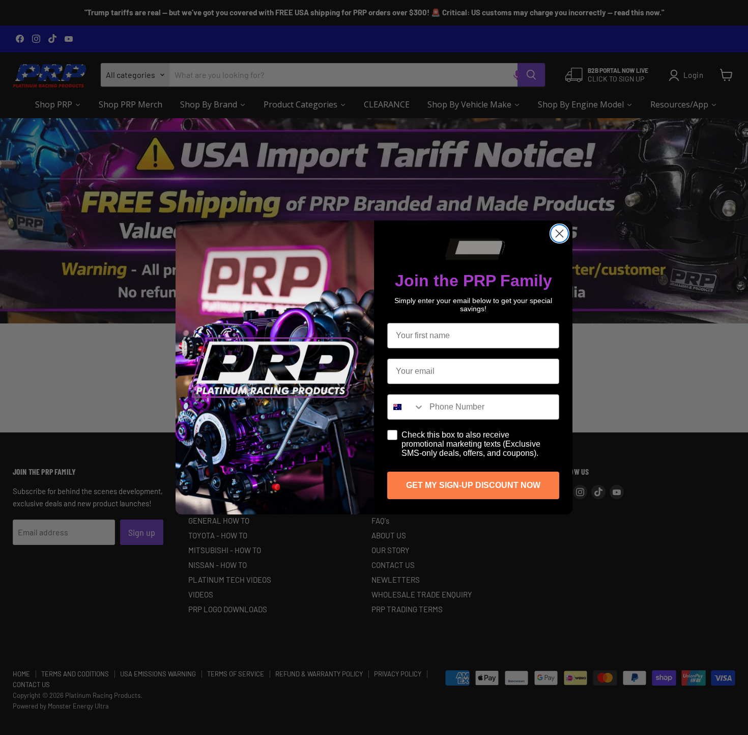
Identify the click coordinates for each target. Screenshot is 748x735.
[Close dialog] (559, 233)
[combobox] (406, 407)
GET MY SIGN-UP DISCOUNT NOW (473, 485)
